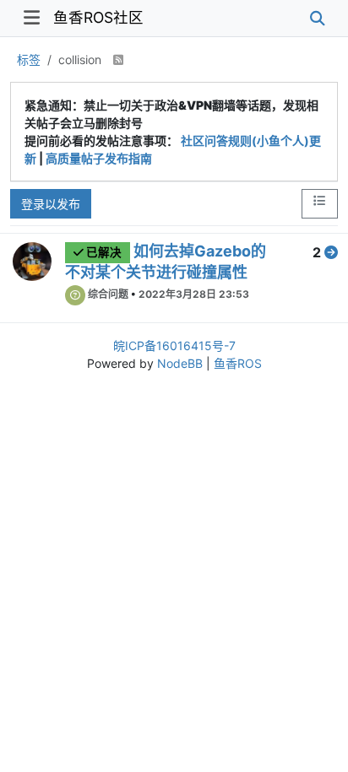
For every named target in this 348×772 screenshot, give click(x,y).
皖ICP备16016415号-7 (174, 345)
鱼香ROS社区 (98, 17)
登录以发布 (50, 204)
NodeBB (180, 363)
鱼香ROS (238, 363)
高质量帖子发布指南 (99, 158)
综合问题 (108, 294)
